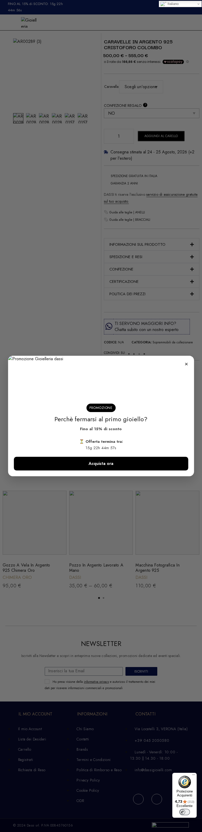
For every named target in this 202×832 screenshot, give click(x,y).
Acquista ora (101, 463)
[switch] (184, 812)
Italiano (172, 4)
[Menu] (193, 776)
